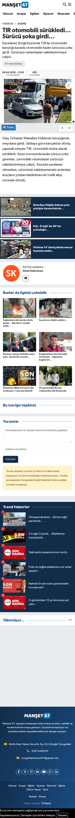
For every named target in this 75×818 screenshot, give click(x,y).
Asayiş (21, 13)
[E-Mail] (25, 278)
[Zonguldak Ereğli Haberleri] (15, 5)
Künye (42, 796)
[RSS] (56, 772)
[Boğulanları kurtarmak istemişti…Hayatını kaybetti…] (55, 341)
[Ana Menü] (69, 4)
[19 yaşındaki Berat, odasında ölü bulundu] (55, 375)
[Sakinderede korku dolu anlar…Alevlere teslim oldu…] (19, 308)
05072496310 (40, 751)
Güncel (8, 13)
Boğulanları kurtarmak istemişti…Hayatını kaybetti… (53, 357)
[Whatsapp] (50, 772)
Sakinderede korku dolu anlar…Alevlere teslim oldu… (18, 323)
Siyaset (48, 13)
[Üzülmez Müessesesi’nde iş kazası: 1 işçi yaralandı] (19, 375)
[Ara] (64, 4)
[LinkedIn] (37, 772)
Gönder (10, 459)
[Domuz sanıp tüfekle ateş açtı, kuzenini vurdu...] (19, 341)
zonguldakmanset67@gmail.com (39, 758)
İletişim (33, 796)
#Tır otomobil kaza (13, 64)
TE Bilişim (46, 803)
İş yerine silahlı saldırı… (53, 320)
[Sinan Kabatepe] (11, 273)
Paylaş (10, 127)
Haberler (7, 24)
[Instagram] (31, 772)
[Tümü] (70, 620)
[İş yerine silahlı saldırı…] (55, 308)
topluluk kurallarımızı (34, 471)
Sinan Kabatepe (33, 270)
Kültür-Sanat (34, 789)
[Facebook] (19, 772)
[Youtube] (44, 772)
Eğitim (34, 13)
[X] (25, 772)
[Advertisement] (37, 666)
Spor (45, 789)
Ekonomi (64, 13)
